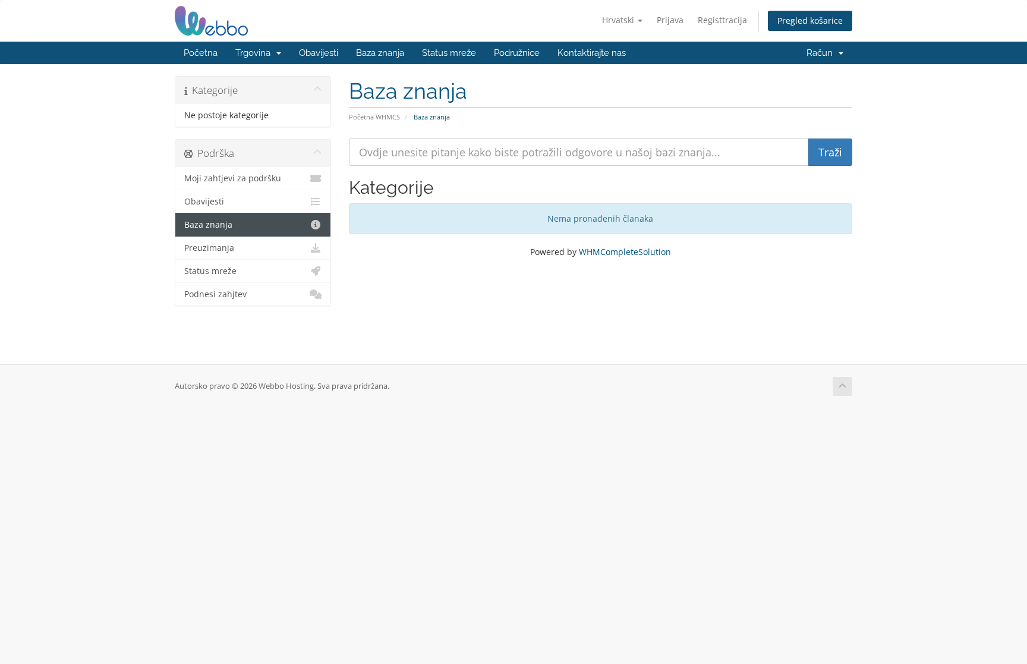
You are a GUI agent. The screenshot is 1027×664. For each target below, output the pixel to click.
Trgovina (255, 53)
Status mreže (449, 53)
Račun (822, 53)
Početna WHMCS (374, 116)
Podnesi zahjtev (215, 294)
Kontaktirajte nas (591, 53)
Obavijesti (318, 53)
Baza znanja (380, 53)
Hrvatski (619, 20)
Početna (201, 53)
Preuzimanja (209, 248)
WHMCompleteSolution (625, 251)
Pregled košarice (810, 20)
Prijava (670, 20)
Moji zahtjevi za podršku (232, 178)
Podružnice (517, 53)
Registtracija (722, 20)
